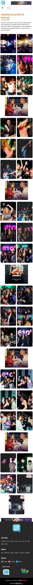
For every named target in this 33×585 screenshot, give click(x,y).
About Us (12, 553)
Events (16, 541)
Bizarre (6, 544)
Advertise (17, 553)
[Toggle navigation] (2, 7)
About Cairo (6, 553)
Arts (25, 541)
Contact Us (22, 553)
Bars (20, 541)
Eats (23, 541)
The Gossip (3, 541)
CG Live (8, 541)
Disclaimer (27, 553)
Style (29, 541)
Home (2, 553)
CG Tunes (12, 541)
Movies (2, 544)
